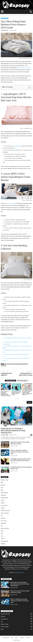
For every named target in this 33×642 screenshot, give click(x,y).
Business (3, 485)
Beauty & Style (4, 480)
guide (19, 364)
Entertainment (4, 497)
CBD (2, 490)
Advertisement (6, 637)
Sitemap (22, 637)
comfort (7, 364)
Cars (2, 487)
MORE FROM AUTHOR (22, 380)
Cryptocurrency (4, 492)
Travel (2, 538)
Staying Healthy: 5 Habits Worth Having (25, 374)
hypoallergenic (17, 146)
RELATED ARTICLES (10, 380)
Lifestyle (3, 518)
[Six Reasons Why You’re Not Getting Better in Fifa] (5, 469)
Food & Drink (4, 505)
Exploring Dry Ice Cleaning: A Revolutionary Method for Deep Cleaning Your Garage (5, 393)
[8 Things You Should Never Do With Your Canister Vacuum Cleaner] (16, 387)
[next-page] (17, 398)
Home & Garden (8, 15)
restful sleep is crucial (24, 67)
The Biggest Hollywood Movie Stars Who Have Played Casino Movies (20, 459)
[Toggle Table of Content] (28, 87)
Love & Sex (4, 520)
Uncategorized (4, 541)
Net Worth (3, 523)
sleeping (3, 365)
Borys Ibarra (5, 30)
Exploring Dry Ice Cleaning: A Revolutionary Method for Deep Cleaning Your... (13, 430)
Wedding (3, 543)
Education (3, 495)
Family (2, 500)
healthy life (24, 364)
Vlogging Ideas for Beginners (6, 374)
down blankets (13, 364)
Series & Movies (5, 528)
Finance (3, 503)
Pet (2, 526)
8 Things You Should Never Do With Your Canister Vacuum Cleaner (16, 393)
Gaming (3, 508)
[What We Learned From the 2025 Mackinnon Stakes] (5, 444)
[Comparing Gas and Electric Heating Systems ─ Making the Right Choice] (27, 387)
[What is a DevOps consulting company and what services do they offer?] (5, 452)
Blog (2, 482)
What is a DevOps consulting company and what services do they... (19, 451)
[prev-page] (15, 398)
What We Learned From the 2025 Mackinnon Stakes (19, 443)
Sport (2, 531)
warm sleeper (10, 203)
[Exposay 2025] (16, 4)
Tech (2, 533)
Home (2, 15)
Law (2, 515)
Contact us (28, 637)
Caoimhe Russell (4, 435)
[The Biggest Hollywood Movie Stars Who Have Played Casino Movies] (5, 461)
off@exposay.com (19, 572)
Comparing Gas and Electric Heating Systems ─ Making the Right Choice (27, 393)
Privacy (16, 637)
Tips (2, 536)
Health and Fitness (5, 510)
